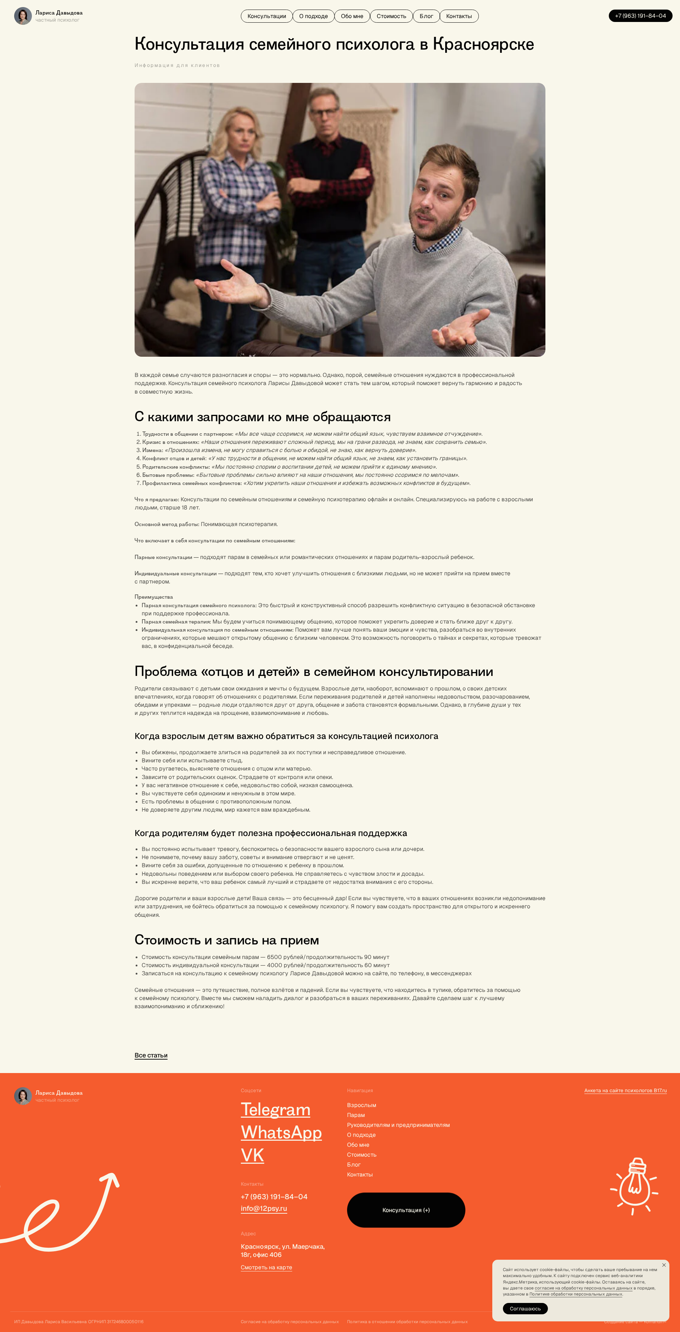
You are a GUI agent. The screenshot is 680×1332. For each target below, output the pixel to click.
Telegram (275, 1109)
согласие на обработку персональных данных (584, 1288)
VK (252, 1155)
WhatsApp (281, 1132)
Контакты (360, 1174)
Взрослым (361, 1105)
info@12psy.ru (264, 1208)
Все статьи (151, 1055)
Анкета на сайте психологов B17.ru (625, 1090)
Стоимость (361, 1154)
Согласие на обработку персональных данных (290, 1322)
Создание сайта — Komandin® (635, 1322)
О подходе (361, 1135)
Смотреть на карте (266, 1267)
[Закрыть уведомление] (664, 1265)
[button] (267, 16)
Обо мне (358, 1144)
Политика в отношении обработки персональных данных (407, 1322)
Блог (354, 1164)
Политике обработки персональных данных (575, 1294)
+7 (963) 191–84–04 (274, 1196)
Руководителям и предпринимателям (398, 1125)
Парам (356, 1115)
